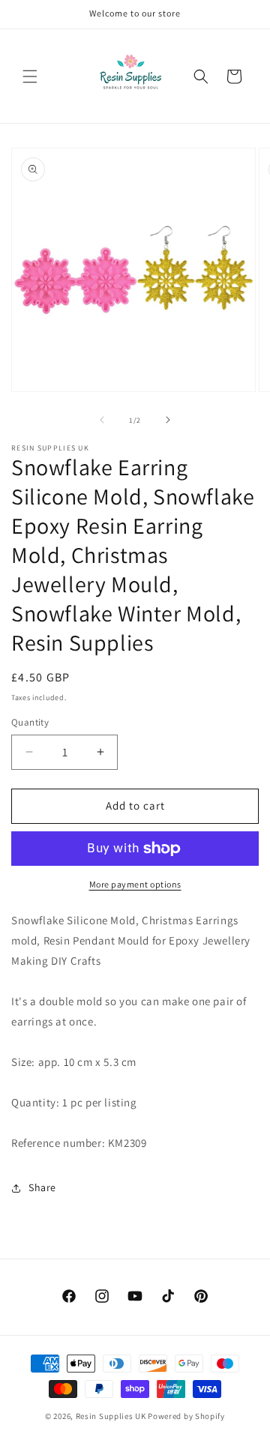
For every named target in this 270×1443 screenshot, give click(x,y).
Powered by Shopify (186, 1416)
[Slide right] (168, 419)
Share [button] (42, 1187)
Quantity (30, 722)
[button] (30, 76)
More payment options (135, 884)
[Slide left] (102, 419)
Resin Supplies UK (111, 1416)
